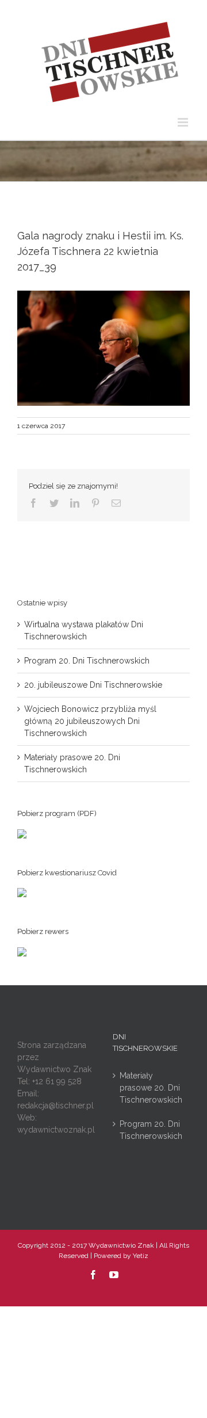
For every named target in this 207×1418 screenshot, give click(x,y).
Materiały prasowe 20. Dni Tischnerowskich (151, 1087)
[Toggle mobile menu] (184, 122)
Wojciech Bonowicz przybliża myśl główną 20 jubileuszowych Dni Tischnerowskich (90, 721)
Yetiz (140, 1256)
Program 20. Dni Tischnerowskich (87, 660)
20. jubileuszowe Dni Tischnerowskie (93, 684)
